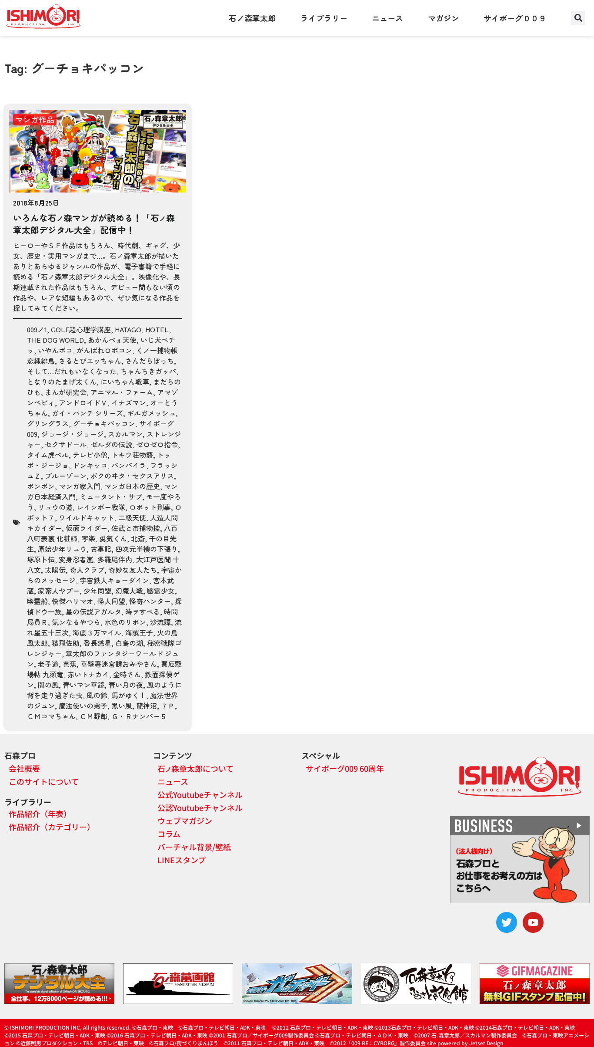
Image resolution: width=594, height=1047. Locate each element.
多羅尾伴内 (114, 559)
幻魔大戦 (129, 590)
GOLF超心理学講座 (81, 329)
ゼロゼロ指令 (157, 444)
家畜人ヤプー (59, 590)
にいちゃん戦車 (124, 381)
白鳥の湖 (129, 643)
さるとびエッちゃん (90, 360)
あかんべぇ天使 (112, 339)
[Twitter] (506, 922)
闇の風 (48, 684)
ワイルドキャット (86, 517)
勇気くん (113, 538)
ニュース (387, 18)
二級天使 (132, 517)
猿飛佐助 (66, 643)
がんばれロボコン (104, 350)
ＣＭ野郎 (93, 716)
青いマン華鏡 (83, 684)
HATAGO (128, 329)
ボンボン (41, 486)
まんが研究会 (66, 392)
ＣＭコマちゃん (51, 716)
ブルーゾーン (66, 475)
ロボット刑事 (150, 507)
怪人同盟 (111, 601)
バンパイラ (128, 465)
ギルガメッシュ (151, 413)
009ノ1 (37, 329)
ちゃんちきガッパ (148, 371)
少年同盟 (97, 590)
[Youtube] (533, 922)
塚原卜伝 (41, 559)
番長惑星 (97, 643)
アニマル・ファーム (121, 392)
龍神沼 (146, 705)
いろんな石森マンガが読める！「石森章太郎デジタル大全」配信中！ (94, 223)
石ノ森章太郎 (252, 18)
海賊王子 (139, 632)
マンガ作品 (34, 119)
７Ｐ (168, 705)
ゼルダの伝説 (111, 444)
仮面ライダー (86, 528)
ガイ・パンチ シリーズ (87, 413)
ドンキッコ (90, 465)
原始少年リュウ (62, 549)
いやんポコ (55, 350)
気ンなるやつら (76, 622)
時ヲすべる (142, 611)
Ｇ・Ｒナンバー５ (139, 716)
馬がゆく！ (128, 695)
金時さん (127, 674)
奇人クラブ (87, 569)
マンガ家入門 (79, 486)
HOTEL (157, 329)
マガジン (443, 18)
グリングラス (48, 423)
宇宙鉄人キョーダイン (114, 580)
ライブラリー (323, 18)
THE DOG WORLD (55, 339)
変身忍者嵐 (76, 559)
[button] (578, 18)
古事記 (100, 549)
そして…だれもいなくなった (72, 371)
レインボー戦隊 (101, 507)
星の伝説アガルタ (93, 611)
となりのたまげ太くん (62, 381)
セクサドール (66, 444)
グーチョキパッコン (104, 423)
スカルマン (125, 434)
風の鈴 (97, 695)
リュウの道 (55, 507)
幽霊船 (37, 601)
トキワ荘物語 (132, 454)
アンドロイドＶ (83, 402)
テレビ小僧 (90, 454)
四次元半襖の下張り (146, 549)
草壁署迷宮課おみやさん (118, 664)
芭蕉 (70, 664)
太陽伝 (55, 569)
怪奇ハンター (150, 601)
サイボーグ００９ (515, 18)
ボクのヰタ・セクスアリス (132, 475)
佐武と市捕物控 (135, 528)
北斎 (138, 538)
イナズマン (128, 402)
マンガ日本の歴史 (132, 486)
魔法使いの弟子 (83, 705)
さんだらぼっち (149, 360)
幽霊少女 (161, 590)
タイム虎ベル (48, 454)
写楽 (88, 538)
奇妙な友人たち (132, 569)
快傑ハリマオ (72, 601)
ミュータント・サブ (111, 496)
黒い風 (121, 705)
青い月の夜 (125, 684)
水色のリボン (125, 622)
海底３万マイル (97, 632)
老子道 (48, 664)
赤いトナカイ (88, 674)
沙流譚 (160, 622)
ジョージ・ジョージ (72, 434)
